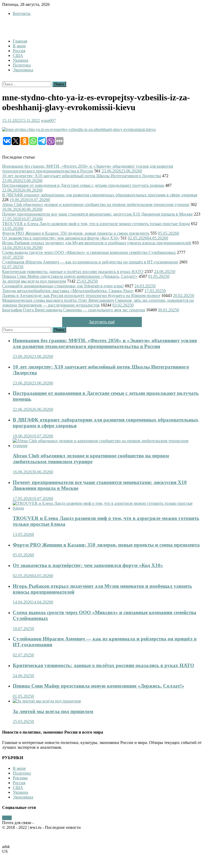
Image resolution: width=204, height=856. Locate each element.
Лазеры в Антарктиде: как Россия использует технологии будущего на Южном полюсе (81, 295)
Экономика (23, 70)
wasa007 (48, 120)
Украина (20, 60)
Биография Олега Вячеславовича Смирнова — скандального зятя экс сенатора (73, 310)
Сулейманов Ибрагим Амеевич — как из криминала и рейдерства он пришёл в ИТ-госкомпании (90, 262)
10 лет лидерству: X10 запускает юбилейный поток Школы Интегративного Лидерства (81, 175)
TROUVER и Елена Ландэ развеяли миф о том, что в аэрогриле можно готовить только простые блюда (96, 223)
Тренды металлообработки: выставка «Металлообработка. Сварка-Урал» (68, 290)
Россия (19, 50)
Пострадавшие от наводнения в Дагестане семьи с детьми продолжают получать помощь (83, 185)
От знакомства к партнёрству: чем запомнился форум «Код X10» (61, 238)
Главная (20, 41)
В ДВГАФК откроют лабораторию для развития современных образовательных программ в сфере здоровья (99, 195)
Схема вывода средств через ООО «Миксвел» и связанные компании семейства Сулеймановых (89, 252)
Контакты (22, 13)
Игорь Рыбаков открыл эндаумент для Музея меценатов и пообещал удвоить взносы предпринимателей (96, 243)
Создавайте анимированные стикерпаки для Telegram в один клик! (63, 286)
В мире (19, 46)
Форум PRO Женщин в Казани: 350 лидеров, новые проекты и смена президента (75, 233)
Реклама (20, 778)
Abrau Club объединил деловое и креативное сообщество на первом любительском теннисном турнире (95, 204)
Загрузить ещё (102, 322)
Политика (22, 65)
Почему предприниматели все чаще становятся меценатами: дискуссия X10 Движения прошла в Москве (97, 214)
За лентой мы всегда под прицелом (34, 281)
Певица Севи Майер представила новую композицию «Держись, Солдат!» (70, 276)
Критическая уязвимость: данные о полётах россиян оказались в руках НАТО (72, 271)
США (18, 55)
